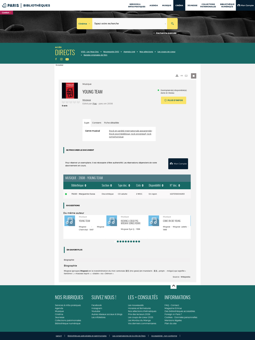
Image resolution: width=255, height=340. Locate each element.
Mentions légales (173, 320)
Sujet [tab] (86, 122)
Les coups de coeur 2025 (140, 317)
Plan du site (171, 323)
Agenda (59, 308)
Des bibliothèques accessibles (180, 311)
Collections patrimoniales (68, 320)
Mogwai (86, 100)
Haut (174, 286)
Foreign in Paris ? (173, 314)
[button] (245, 5)
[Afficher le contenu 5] (126, 241)
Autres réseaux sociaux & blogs (107, 314)
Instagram (97, 308)
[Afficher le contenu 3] (120, 241)
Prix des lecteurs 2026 (139, 314)
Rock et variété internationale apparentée (130, 131)
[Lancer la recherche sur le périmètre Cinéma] (172, 23)
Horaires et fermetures (139, 308)
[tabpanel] (119, 134)
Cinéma (59, 314)
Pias (95, 103)
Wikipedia (185, 277)
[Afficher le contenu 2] (118, 241)
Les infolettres (98, 317)
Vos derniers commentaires (142, 323)
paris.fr (59, 336)
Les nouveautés (136, 305)
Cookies (169, 317)
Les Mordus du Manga (139, 320)
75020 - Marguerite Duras (83, 194)
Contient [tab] (96, 122)
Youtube (96, 311)
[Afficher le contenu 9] (136, 241)
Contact (175, 305)
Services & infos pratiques (68, 305)
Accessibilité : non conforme (164, 336)
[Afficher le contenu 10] (139, 241)
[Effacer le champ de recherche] (165, 23)
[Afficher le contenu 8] (134, 241)
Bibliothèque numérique (67, 323)
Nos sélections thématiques (142, 311)
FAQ (167, 305)
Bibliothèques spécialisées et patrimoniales (87, 336)
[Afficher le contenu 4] (123, 241)
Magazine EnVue (173, 308)
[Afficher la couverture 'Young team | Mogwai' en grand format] (70, 90)
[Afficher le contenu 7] (131, 241)
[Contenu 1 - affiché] (115, 241)
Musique (59, 311)
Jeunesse (59, 317)
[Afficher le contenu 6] (128, 241)
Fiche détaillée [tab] (111, 122)
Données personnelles (185, 317)
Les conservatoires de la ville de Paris (128, 336)
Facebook (97, 305)
